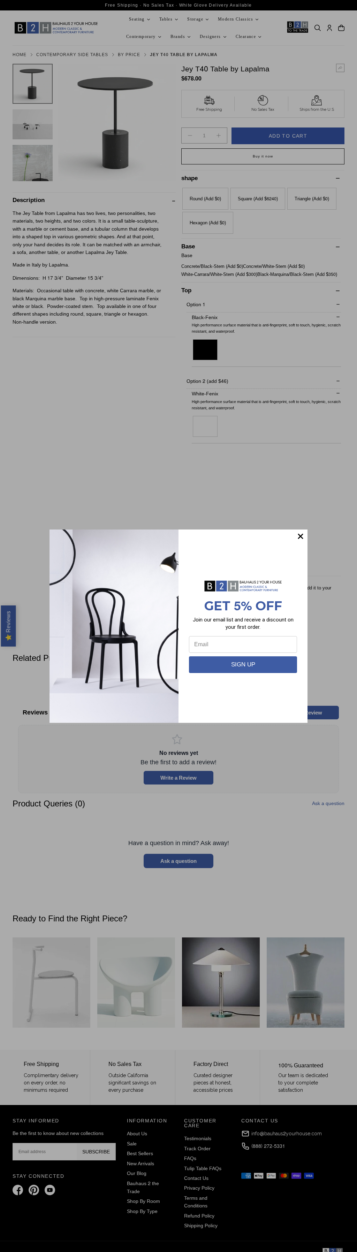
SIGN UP (243, 664)
